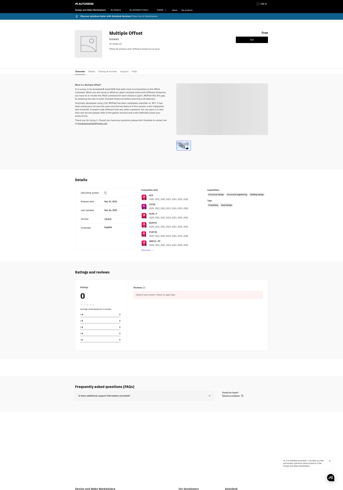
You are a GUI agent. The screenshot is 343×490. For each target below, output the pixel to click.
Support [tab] (124, 71)
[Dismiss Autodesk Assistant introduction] (330, 461)
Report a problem (231, 395)
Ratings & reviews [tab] (107, 71)
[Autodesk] (84, 4)
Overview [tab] (80, 71)
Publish (160, 10)
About (174, 10)
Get (252, 39)
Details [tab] (91, 71)
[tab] (183, 146)
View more (146, 250)
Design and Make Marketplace (90, 10)
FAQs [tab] (134, 71)
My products (187, 10)
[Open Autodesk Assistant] (330, 477)
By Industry (116, 10)
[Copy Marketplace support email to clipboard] (242, 395)
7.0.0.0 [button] (107, 219)
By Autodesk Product (139, 10)
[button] (144, 396)
